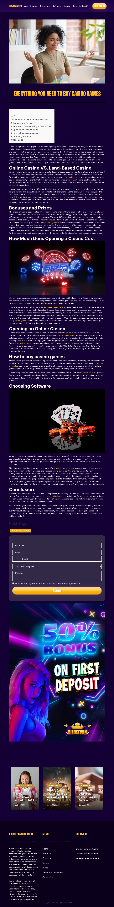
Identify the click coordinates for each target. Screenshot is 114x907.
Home (25, 6)
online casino (74, 177)
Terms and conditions (56, 583)
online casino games (65, 468)
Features (46, 858)
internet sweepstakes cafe (51, 307)
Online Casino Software (87, 853)
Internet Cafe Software (87, 848)
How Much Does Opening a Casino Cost (32, 126)
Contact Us (84, 6)
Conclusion (17, 140)
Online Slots (85, 785)
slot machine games (65, 335)
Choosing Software (22, 136)
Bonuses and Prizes (22, 123)
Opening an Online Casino (26, 129)
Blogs (75, 6)
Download (100, 6)
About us (33, 6)
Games (45, 863)
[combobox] (17, 558)
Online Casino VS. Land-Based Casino (30, 119)
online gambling (54, 785)
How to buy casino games (25, 133)
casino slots (88, 372)
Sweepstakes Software (87, 858)
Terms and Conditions (52, 872)
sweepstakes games (49, 222)
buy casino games (19, 320)
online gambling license (53, 496)
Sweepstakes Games (24, 785)
